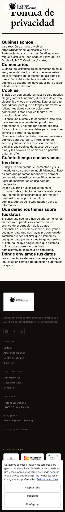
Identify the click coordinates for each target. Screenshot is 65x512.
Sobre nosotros (11, 377)
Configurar (32, 504)
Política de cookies (47, 479)
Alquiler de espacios (14, 352)
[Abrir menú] (59, 6)
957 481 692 (10, 415)
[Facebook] (14, 331)
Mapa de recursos (13, 382)
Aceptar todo (32, 487)
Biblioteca (8, 362)
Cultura (7, 347)
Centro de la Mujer (13, 357)
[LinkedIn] (22, 331)
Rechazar (32, 495)
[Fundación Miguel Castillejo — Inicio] (22, 7)
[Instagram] (6, 331)
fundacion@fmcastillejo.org (18, 420)
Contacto (8, 387)
